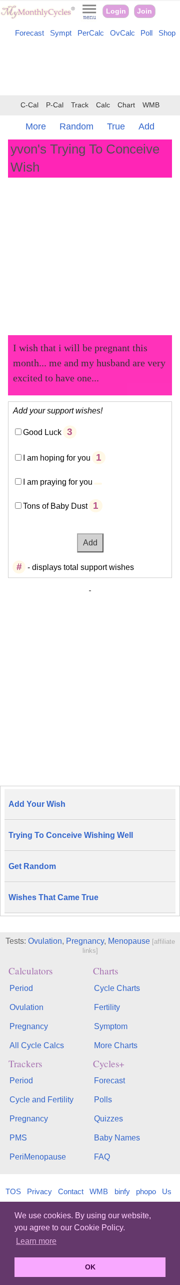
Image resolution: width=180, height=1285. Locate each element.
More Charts (116, 1045)
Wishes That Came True (53, 897)
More (36, 126)
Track (79, 105)
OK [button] (90, 1267)
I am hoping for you (56, 458)
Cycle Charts (117, 988)
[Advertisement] (90, 68)
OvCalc (122, 33)
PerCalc (91, 33)
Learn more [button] (36, 1241)
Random (77, 126)
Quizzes (108, 1118)
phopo (146, 1191)
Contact (71, 1191)
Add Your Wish (37, 804)
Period (21, 988)
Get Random (32, 866)
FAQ (102, 1157)
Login (116, 11)
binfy (122, 1191)
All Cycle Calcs (37, 1045)
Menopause (129, 941)
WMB (151, 105)
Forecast (29, 33)
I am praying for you (57, 482)
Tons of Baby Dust (55, 506)
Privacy (39, 1191)
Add (146, 126)
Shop (167, 33)
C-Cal (29, 105)
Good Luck (42, 432)
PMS (18, 1137)
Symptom (111, 1026)
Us (167, 1191)
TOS (13, 1191)
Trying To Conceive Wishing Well (70, 835)
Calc (103, 105)
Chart (126, 105)
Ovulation (45, 941)
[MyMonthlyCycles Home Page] (38, 16)
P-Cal (55, 105)
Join (144, 11)
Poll (146, 33)
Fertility (107, 1007)
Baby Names (117, 1137)
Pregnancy (85, 941)
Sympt (61, 33)
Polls (103, 1099)
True (116, 126)
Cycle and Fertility (42, 1099)
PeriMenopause (38, 1157)
